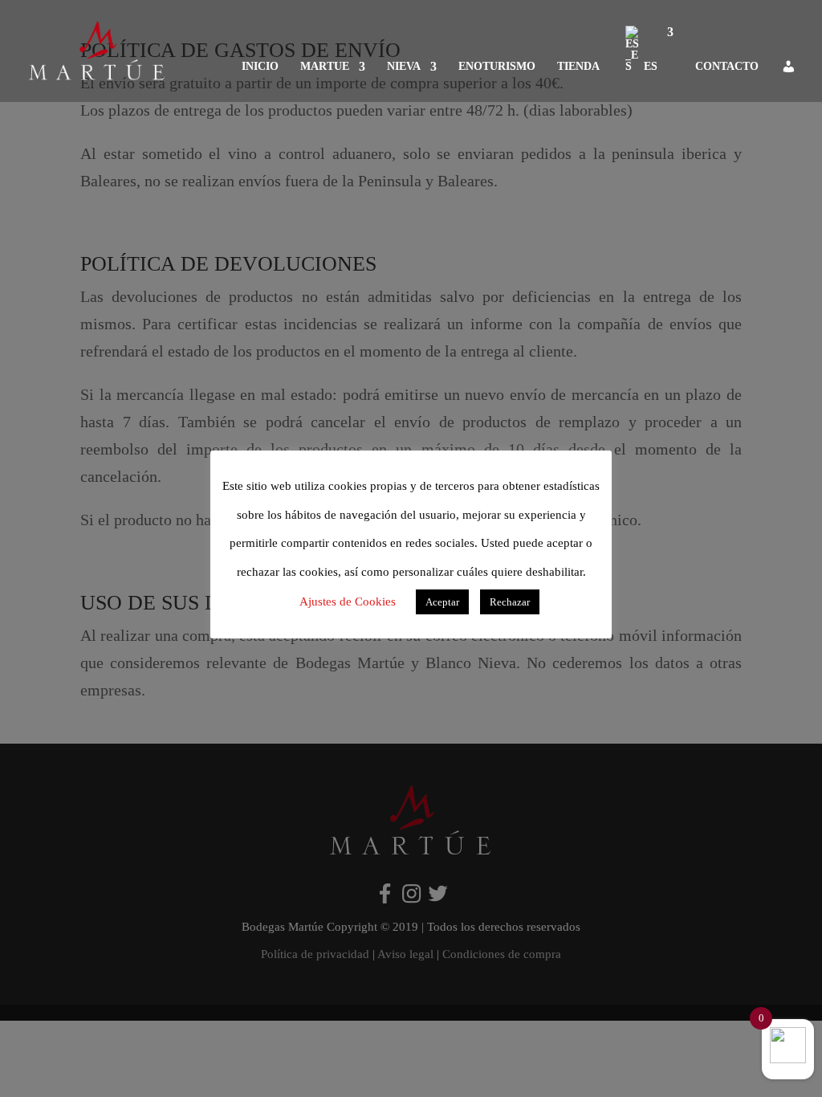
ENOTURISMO (496, 66)
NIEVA (404, 66)
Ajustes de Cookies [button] (347, 601)
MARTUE (324, 66)
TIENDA (578, 66)
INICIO (260, 66)
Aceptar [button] (442, 602)
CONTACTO (727, 66)
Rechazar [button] (510, 602)
